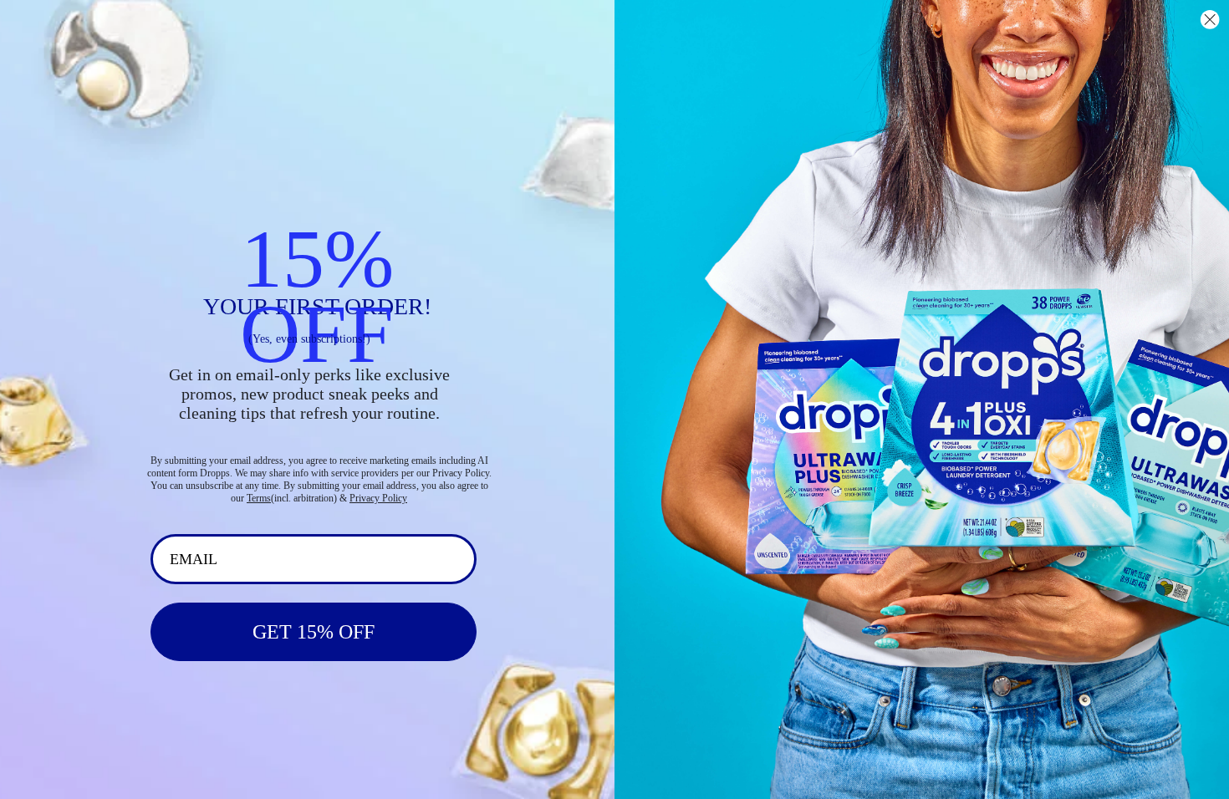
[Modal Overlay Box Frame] (614, 399)
